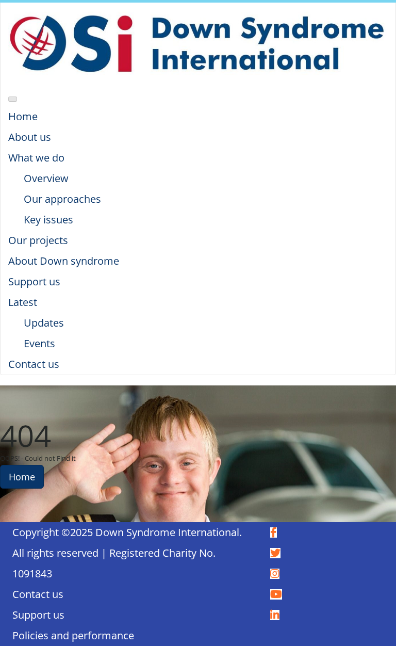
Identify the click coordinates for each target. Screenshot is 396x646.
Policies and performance (73, 635)
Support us (38, 615)
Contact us (37, 594)
